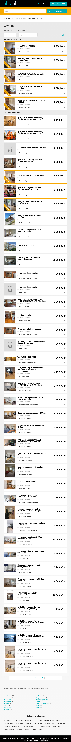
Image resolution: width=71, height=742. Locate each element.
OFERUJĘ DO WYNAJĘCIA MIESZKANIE (27, 594)
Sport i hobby (56, 726)
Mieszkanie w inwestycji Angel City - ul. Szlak (31, 426)
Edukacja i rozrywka (44, 726)
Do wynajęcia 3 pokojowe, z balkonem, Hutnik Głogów (27, 496)
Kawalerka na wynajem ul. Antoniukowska (27, 482)
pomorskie (7, 709)
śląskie (6, 705)
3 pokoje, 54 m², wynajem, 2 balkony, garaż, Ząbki (31, 524)
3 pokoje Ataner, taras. (26, 245)
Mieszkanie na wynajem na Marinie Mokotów (30, 580)
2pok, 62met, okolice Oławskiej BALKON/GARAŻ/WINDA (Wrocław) (30, 636)
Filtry (9, 35)
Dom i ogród (19, 723)
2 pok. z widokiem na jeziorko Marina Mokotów (31, 454)
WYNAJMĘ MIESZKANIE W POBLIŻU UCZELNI (31, 101)
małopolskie (7, 700)
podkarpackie (7, 707)
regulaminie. (44, 740)
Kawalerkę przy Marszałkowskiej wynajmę (30, 87)
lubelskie (6, 703)
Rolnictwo (7, 726)
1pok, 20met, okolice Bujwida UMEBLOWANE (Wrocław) (28, 608)
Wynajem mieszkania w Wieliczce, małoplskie (30, 216)
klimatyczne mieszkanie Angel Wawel (31, 413)
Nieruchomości (21, 18)
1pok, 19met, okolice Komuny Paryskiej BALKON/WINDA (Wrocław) (31, 622)
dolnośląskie (7, 696)
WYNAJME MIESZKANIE (26, 357)
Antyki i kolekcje (49, 723)
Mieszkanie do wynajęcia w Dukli (29, 273)
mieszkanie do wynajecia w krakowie (31, 147)
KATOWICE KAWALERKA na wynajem (31, 74)
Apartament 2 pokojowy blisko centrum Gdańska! (29, 230)
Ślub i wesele (61, 723)
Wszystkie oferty (9, 18)
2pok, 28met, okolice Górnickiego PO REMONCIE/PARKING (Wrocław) (31, 384)
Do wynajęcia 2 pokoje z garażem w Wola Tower (30, 552)
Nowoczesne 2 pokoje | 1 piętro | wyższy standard (29, 566)
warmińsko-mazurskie (42, 703)
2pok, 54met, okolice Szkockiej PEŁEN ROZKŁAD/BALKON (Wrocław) (31, 300)
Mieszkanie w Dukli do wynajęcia (29, 329)
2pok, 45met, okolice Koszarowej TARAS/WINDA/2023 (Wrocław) (30, 132)
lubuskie (38, 705)
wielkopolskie (7, 701)
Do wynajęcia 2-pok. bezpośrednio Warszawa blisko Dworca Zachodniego (30, 369)
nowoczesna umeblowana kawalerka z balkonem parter (31, 398)
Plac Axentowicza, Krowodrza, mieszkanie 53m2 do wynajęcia (29, 510)
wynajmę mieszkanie (25, 315)
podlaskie (39, 696)
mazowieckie (7, 698)
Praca (58, 720)
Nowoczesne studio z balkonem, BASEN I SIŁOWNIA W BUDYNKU (29, 440)
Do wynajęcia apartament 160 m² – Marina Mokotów (30, 538)
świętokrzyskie (40, 698)
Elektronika (38, 723)
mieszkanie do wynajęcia (27, 287)
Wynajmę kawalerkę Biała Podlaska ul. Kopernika (30, 468)
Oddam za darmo (9, 729)
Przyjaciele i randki (37, 729)
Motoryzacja (7, 720)
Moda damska (18, 720)
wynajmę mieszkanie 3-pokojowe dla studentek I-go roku (31, 342)
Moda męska (29, 720)
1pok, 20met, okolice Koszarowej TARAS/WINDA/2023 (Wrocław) (30, 118)
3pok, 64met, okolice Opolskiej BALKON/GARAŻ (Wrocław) (29, 188)
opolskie (38, 707)
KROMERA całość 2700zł (26, 46)
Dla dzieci (39, 720)
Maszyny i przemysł (29, 726)
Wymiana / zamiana (23, 729)
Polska (5, 693)
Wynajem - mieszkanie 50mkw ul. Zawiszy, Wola (30, 59)
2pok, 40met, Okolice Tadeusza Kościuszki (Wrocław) (29, 160)
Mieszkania (31, 18)
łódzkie (38, 701)
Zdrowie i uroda (8, 723)
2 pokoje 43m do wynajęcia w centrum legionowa (28, 258)
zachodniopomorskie (42, 700)
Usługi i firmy (16, 726)
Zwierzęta (29, 723)
